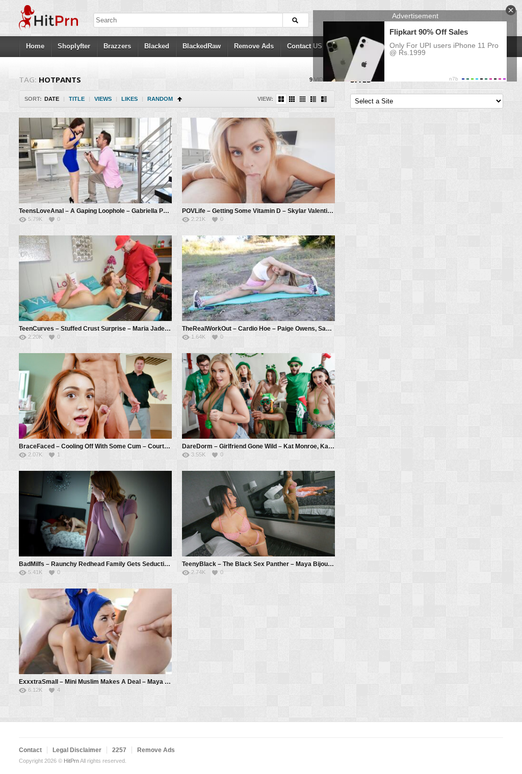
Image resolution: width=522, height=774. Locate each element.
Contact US (304, 46)
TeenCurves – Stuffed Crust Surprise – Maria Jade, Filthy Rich (108, 328)
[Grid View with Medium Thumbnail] (281, 99)
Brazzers (117, 46)
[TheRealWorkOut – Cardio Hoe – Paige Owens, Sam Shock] (258, 278)
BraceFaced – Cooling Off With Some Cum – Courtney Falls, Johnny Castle (127, 446)
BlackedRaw (201, 46)
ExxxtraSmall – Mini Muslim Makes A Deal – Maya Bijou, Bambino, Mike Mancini (134, 681)
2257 (119, 750)
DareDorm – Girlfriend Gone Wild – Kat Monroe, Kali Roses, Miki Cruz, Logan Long (300, 446)
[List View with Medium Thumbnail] (324, 99)
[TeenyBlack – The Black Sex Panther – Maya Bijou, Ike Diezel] (258, 513)
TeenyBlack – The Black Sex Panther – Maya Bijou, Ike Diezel (270, 564)
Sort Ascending (179, 99)
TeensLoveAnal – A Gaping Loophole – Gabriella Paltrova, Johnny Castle (123, 211)
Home (35, 46)
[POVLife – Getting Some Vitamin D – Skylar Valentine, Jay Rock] (258, 160)
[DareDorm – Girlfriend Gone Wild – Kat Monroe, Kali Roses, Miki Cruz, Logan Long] (258, 396)
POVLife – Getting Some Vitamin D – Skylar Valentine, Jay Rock (273, 211)
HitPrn (71, 761)
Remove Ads (254, 46)
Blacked (156, 46)
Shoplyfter (74, 46)
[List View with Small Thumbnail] (313, 99)
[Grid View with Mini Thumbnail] (302, 99)
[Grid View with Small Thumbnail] (291, 99)
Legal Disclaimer (77, 750)
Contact (30, 750)
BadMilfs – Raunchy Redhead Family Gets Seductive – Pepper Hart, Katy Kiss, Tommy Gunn (152, 564)
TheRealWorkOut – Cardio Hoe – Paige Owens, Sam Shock (266, 328)
